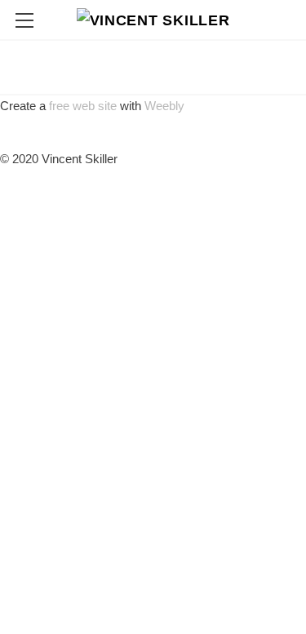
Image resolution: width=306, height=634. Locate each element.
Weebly (164, 106)
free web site (83, 106)
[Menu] (24, 20)
